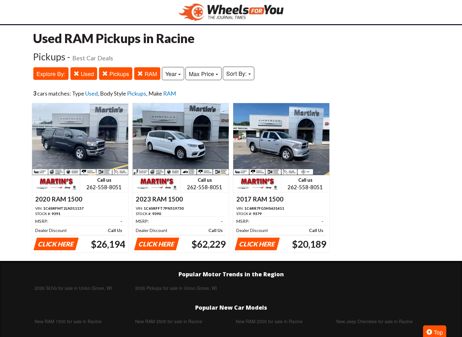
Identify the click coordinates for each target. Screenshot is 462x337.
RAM (150, 73)
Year (171, 73)
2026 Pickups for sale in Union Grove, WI (176, 288)
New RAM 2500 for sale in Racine (269, 321)
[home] (231, 12)
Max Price (202, 73)
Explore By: (50, 73)
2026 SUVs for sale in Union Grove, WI (73, 288)
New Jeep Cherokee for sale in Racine (374, 321)
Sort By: (237, 73)
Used (86, 73)
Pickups (118, 73)
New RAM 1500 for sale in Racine (68, 321)
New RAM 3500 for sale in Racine (168, 321)
